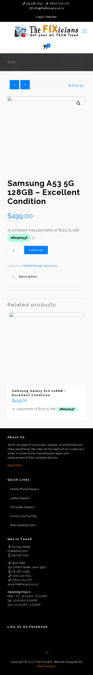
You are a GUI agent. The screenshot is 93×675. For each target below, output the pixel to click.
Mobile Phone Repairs (24, 489)
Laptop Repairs (20, 498)
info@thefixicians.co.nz (48, 8)
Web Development (22, 525)
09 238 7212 (34, 3)
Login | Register (46, 16)
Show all (77, 85)
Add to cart (36, 250)
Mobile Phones (32, 265)
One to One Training (23, 516)
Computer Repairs (22, 507)
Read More (14, 465)
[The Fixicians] (46, 31)
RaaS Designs (46, 666)
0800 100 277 (59, 3)
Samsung (50, 265)
